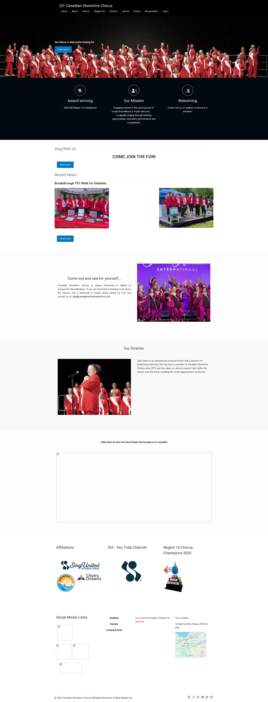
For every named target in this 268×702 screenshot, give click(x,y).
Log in (165, 11)
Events (137, 11)
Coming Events (114, 630)
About (75, 11)
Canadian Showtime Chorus (89, 6)
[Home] (62, 6)
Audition (114, 618)
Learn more (63, 49)
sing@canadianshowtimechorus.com (91, 296)
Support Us (99, 11)
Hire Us (86, 11)
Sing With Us (65, 149)
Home (64, 11)
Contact (113, 11)
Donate (114, 624)
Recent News (151, 11)
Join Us (125, 11)
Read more (67, 164)
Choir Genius (121, 697)
